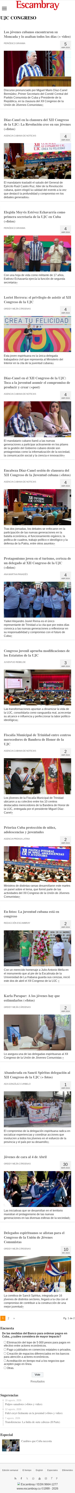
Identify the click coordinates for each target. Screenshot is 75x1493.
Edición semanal (10, 1470)
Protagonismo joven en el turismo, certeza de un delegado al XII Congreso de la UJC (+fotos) (37, 563)
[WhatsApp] (33, 1478)
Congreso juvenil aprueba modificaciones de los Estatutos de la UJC (37, 653)
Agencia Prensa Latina (17, 839)
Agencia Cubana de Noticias (20, 136)
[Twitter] (27, 1478)
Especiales (52, 1470)
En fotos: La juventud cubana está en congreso (31, 914)
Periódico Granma (14, 43)
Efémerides (67, 1470)
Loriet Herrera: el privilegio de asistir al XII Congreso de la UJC (37, 299)
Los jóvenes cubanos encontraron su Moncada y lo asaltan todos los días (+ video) (37, 34)
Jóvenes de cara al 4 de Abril (25, 1156)
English (39, 1470)
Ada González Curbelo (17, 1084)
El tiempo (26, 1470)
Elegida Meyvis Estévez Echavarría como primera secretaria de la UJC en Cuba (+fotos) (34, 217)
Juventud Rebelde (15, 662)
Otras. (10, 1368)
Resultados (38, 1381)
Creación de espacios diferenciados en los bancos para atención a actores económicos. (36, 1355)
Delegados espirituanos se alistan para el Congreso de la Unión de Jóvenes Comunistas (34, 1237)
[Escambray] (37, 4)
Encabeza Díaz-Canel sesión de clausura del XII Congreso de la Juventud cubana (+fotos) (37, 472)
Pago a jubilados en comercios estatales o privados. (39, 1349)
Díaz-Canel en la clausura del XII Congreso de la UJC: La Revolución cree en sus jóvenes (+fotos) (37, 124)
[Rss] (15, 1478)
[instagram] (45, 1478)
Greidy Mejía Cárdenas (17, 309)
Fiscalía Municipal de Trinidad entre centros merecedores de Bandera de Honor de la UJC (37, 739)
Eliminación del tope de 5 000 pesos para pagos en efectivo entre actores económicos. (37, 1344)
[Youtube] (39, 1478)
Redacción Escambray (17, 923)
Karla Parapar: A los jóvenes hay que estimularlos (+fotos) (32, 998)
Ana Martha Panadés (16, 574)
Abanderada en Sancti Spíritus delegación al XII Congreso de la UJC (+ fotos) (37, 1075)
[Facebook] (21, 1478)
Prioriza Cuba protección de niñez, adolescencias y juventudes (30, 829)
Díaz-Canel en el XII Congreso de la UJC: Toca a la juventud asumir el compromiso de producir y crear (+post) (37, 382)
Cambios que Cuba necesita (36, 1441)
